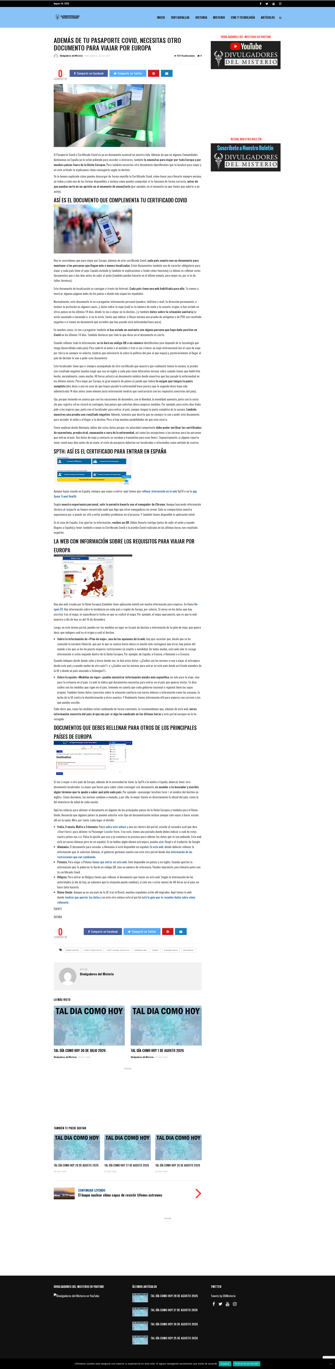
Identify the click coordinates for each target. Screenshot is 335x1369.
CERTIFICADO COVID (93, 950)
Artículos (268, 17)
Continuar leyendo (91, 1190)
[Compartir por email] (167, 73)
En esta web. (157, 847)
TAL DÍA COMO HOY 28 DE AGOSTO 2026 (76, 1165)
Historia (201, 17)
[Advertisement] (128, 1096)
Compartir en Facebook (90, 73)
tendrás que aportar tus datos (82, 897)
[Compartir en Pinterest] (153, 73)
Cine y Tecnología (243, 17)
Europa (155, 950)
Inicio (161, 17)
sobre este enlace (116, 827)
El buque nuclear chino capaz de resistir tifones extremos (120, 1195)
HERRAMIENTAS (171, 950)
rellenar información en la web (159, 491)
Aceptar (225, 1363)
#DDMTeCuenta (72, 950)
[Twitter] (220, 1304)
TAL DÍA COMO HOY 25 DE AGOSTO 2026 (174, 1338)
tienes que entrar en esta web (109, 862)
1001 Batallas (180, 17)
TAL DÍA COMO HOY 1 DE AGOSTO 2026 (157, 1050)
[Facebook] (214, 1304)
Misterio (219, 17)
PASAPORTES (188, 950)
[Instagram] (280, 3)
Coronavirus (141, 950)
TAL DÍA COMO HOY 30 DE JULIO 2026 (80, 1050)
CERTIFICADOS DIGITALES (118, 950)
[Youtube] (273, 3)
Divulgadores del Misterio (71, 55)
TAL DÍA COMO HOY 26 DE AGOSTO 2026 (177, 1165)
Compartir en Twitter (130, 73)
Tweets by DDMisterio (223, 1296)
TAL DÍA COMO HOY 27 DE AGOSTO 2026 (126, 1165)
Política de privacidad (247, 1363)
